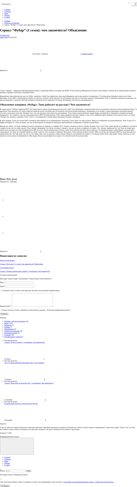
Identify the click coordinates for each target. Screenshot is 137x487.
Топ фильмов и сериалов (13, 337)
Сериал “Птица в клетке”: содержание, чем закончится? (24, 342)
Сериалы (7, 335)
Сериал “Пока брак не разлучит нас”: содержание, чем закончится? (28, 383)
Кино (6, 323)
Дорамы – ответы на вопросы (15, 321)
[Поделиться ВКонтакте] (20, 200)
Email (2, 286)
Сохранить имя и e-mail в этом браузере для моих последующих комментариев (31, 290)
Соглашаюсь (5, 486)
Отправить (4, 314)
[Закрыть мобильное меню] (1, 469)
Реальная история (10, 333)
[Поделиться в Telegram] (20, 216)
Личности (8, 325)
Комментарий (5, 306)
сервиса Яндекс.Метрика (104, 482)
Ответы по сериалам (11, 331)
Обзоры (7, 327)
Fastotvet (6, 4)
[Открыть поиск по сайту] (133, 4)
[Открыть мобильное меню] (136, 4)
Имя (2, 282)
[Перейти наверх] (17, 446)
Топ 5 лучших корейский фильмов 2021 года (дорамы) (24, 363)
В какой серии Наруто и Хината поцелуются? (21, 404)
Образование (9, 329)
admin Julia (4, 37)
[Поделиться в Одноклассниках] (20, 233)
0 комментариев (87, 54)
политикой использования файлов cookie (78, 482)
